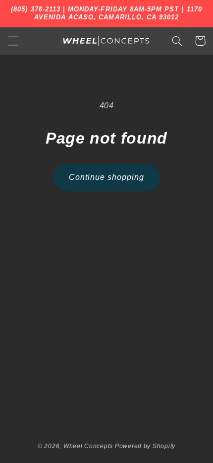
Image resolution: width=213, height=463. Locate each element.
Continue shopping (107, 177)
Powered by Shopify (145, 446)
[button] (12, 40)
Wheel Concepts (88, 446)
